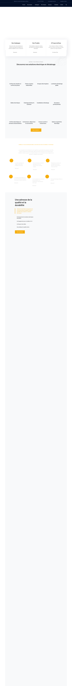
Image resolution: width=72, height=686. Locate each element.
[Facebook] (5, 1)
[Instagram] (7, 1)
